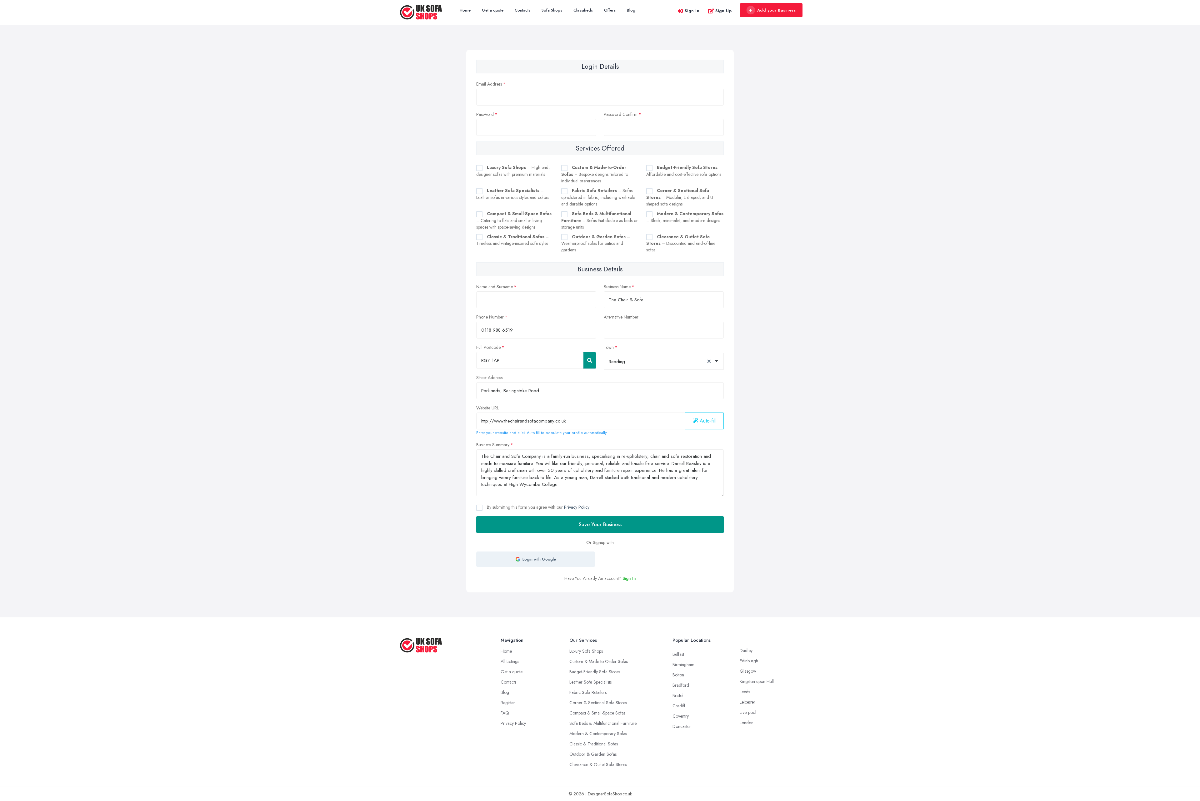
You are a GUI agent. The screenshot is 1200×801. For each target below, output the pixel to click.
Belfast (678, 654)
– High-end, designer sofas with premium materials (513, 170)
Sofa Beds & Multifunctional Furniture (603, 723)
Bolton (678, 675)
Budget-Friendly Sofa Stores (594, 672)
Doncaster (681, 726)
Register (508, 703)
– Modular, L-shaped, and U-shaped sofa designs (680, 197)
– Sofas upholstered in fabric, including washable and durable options (598, 197)
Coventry (680, 716)
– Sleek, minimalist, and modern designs (684, 217)
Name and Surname (494, 287)
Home (465, 10)
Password (485, 114)
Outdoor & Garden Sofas (593, 754)
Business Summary (492, 445)
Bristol (677, 695)
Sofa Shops (552, 10)
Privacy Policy (576, 507)
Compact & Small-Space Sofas (597, 713)
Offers (610, 10)
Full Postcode (488, 347)
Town (609, 347)
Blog (631, 10)
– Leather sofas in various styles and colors (512, 193)
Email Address (489, 84)
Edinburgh (749, 661)
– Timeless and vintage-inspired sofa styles (512, 240)
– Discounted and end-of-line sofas (680, 243)
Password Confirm (621, 114)
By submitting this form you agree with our (537, 507)
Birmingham (683, 664)
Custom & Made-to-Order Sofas (598, 661)
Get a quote (492, 10)
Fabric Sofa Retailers (588, 692)
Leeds (745, 692)
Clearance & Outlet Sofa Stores (598, 764)
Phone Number (490, 317)
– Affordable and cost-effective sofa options (684, 170)
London (746, 722)
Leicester (747, 702)
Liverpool (748, 712)
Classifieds (583, 10)
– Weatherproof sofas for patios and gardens (595, 243)
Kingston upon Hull (757, 681)
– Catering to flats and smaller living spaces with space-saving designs (514, 220)
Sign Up (723, 11)
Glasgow (748, 671)
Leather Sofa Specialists (590, 682)
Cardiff (678, 706)
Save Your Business (600, 524)
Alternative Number (621, 317)
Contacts (522, 10)
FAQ (505, 713)
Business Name (617, 287)
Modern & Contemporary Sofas (598, 733)
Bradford (680, 685)
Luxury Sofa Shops (586, 651)
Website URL (487, 408)
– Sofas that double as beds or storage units (599, 220)
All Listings (510, 661)
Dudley (746, 650)
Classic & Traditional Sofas (593, 744)
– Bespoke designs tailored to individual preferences (594, 174)
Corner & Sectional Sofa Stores (598, 703)
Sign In (692, 11)
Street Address (489, 377)
